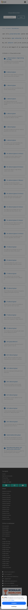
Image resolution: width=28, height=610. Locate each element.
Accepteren (14, 603)
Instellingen (14, 606)
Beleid (12, 600)
